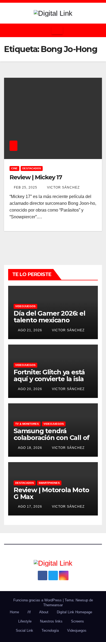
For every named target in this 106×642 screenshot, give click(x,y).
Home (14, 612)
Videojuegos (25, 306)
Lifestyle (25, 621)
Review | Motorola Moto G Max (51, 493)
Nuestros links (51, 621)
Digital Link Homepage (74, 612)
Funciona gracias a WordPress (38, 600)
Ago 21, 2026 (30, 330)
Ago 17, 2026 (30, 506)
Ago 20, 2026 (30, 389)
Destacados (31, 168)
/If (29, 612)
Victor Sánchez (63, 187)
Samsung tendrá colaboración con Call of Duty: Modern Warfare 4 (52, 437)
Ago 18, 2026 (30, 448)
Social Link (24, 630)
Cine (14, 168)
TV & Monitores (27, 423)
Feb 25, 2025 (25, 187)
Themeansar (53, 605)
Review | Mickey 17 (36, 177)
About (43, 612)
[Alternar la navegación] (57, 30)
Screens (77, 621)
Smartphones (49, 482)
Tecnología (50, 630)
